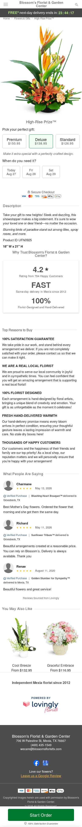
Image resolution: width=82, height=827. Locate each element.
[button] (73, 817)
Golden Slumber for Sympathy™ (50, 578)
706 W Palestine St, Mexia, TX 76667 (41, 741)
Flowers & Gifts (22, 18)
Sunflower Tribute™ (43, 535)
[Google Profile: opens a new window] (46, 763)
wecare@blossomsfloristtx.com (41, 749)
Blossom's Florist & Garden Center (41, 4)
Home (6, 18)
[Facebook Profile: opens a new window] (36, 763)
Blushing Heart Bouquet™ (46, 496)
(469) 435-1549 (41, 745)
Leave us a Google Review (41, 775)
